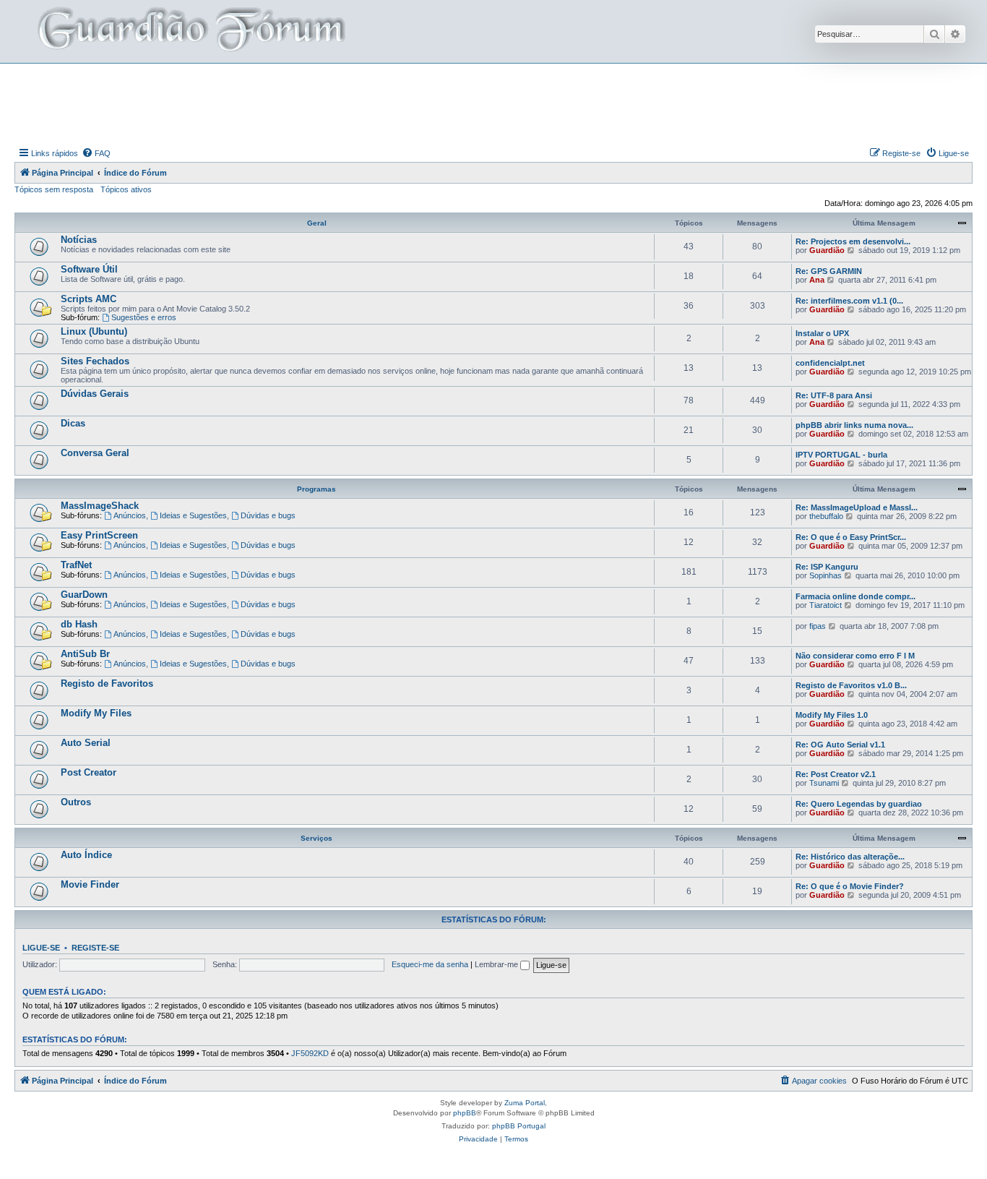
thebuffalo (826, 516)
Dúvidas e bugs (268, 515)
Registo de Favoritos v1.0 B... (851, 685)
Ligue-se (41, 947)
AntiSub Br (85, 653)
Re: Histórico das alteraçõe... (850, 856)
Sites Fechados (95, 361)
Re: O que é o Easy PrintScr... (851, 537)
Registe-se (95, 947)
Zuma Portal (524, 1103)
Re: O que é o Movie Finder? (850, 886)
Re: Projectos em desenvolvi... (853, 241)
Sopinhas (825, 575)
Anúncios (129, 515)
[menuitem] (96, 153)
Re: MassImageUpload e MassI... (857, 507)
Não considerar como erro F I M (855, 655)
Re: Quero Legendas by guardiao (859, 803)
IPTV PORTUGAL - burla (841, 454)
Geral (317, 223)
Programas (316, 489)
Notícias (79, 239)
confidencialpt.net (830, 363)
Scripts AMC (88, 298)
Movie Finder (90, 884)
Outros (76, 802)
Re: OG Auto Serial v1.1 (840, 744)
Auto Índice (86, 854)
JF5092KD (310, 1053)
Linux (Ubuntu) (94, 331)
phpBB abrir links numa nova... (854, 425)
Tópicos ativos (126, 189)
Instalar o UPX (822, 333)
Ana (816, 279)
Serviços (316, 838)
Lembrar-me (497, 964)
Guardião (827, 250)
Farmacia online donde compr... (855, 596)
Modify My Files (96, 713)
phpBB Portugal (519, 1126)
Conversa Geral (95, 452)
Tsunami (824, 783)
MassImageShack (100, 505)
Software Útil (89, 269)
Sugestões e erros (143, 317)
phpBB (464, 1113)
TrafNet (76, 565)
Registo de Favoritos (107, 683)
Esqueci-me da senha (430, 964)
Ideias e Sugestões (193, 515)
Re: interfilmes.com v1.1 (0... (849, 300)
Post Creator (88, 772)
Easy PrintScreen (99, 535)
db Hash (79, 624)
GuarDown (84, 594)
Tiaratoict (825, 605)
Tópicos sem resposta (53, 189)
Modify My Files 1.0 (832, 715)
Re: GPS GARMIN (829, 271)
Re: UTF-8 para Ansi (834, 395)
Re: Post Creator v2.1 (836, 774)
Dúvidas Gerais (95, 393)
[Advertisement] (493, 103)
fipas (817, 626)
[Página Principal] (190, 31)
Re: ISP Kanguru (827, 566)
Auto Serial (86, 742)
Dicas (73, 423)
